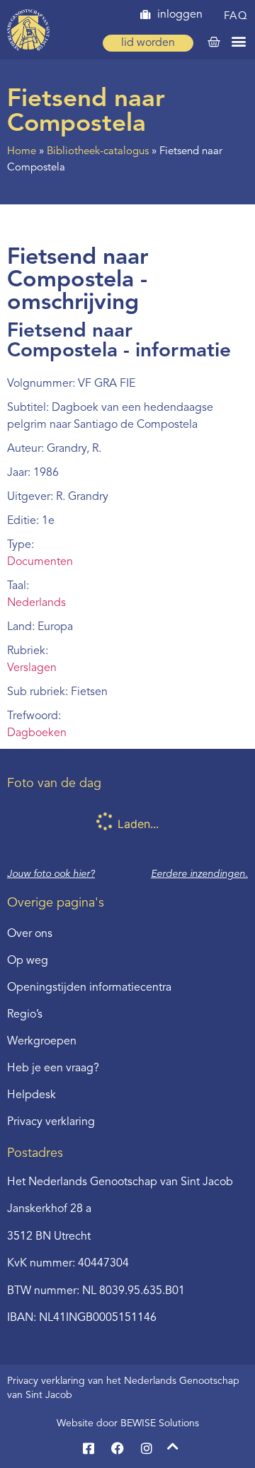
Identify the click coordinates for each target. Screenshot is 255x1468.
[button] (239, 40)
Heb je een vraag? (53, 1068)
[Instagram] (146, 1448)
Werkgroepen (41, 1041)
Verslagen (32, 668)
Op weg (27, 961)
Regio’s (24, 1014)
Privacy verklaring (51, 1122)
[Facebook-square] (88, 1448)
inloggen (180, 15)
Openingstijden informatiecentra (89, 988)
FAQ (236, 16)
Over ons (29, 934)
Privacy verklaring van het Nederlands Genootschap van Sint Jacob (123, 1388)
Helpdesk (31, 1095)
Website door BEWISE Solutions (128, 1423)
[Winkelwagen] (214, 42)
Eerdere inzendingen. (199, 874)
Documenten (40, 562)
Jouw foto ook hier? (51, 874)
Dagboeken (37, 733)
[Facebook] (117, 1448)
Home (21, 151)
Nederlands (36, 603)
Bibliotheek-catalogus (98, 151)
